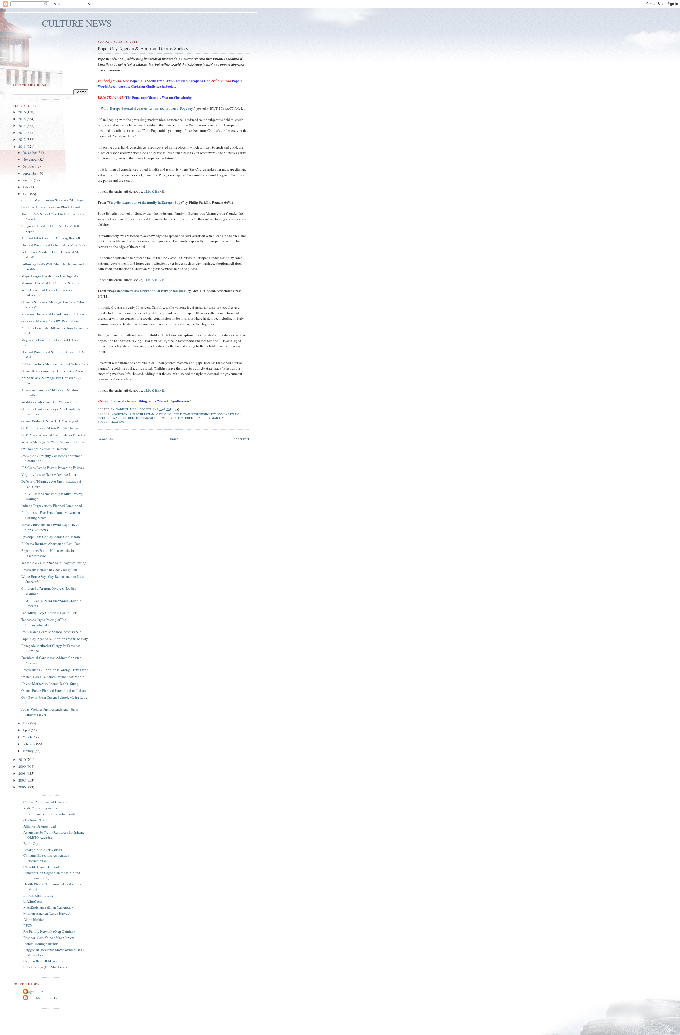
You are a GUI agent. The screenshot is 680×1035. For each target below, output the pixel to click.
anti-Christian (142, 414)
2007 (22, 780)
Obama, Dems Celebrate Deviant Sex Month (52, 676)
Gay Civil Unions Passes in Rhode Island (50, 207)
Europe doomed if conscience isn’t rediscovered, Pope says (152, 108)
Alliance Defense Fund (39, 826)
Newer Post (106, 438)
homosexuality (170, 418)
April (27, 730)
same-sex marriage (211, 418)
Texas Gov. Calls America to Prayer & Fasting (53, 562)
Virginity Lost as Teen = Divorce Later (48, 474)
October (29, 166)
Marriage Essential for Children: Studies (50, 283)
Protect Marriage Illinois (40, 943)
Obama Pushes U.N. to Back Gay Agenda (50, 421)
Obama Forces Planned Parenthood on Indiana (54, 690)
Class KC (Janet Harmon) (41, 866)
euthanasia (145, 418)
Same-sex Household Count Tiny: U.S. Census (54, 314)
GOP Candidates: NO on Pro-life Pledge (49, 428)
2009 (22, 766)
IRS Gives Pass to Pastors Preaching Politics (52, 467)
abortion (120, 414)
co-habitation (229, 414)
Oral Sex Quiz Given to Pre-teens (44, 448)
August (28, 180)
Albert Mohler (33, 919)
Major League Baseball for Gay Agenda (49, 276)
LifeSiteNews (32, 901)
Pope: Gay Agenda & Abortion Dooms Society (54, 638)
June (26, 194)
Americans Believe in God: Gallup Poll (49, 569)
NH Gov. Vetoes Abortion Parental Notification (54, 364)
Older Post (241, 438)
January (29, 750)
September (31, 173)
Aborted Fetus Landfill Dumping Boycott (50, 238)
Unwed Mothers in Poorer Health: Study (50, 683)
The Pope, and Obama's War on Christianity (158, 97)
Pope (189, 418)
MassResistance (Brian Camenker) (48, 907)
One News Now (34, 820)
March (28, 737)
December (30, 152)
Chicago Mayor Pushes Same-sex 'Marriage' (52, 200)
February (29, 743)
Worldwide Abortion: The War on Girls (49, 402)
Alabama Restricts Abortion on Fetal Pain (51, 543)
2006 (22, 787)
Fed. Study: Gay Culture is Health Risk (49, 612)
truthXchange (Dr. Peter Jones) (45, 967)
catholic (164, 414)
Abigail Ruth (34, 991)
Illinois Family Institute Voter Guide (49, 814)
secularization (111, 421)
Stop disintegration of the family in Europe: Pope (145, 202)
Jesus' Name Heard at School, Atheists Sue (51, 631)
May (26, 723)
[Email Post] (176, 409)
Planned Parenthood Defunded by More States (54, 245)
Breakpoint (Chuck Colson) (43, 849)
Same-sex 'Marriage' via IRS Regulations (50, 321)
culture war (109, 418)
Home (174, 438)
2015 (22, 118)
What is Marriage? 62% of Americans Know (52, 441)
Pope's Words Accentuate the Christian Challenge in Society (170, 83)
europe (128, 418)
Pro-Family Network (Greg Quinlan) (49, 931)
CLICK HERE (154, 191)
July (26, 187)
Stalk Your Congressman (41, 808)
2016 (22, 111)
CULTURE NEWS (77, 23)
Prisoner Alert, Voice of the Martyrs (48, 937)
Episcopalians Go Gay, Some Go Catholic (51, 536)
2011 (22, 146)
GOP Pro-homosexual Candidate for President (53, 434)
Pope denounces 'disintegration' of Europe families (147, 290)
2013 (22, 132)
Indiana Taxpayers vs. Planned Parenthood (51, 505)
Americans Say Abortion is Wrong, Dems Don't (54, 669)
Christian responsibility (195, 414)
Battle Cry (30, 843)
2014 (22, 125)
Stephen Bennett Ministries (43, 960)
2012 (22, 139)
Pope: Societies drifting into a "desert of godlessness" (151, 401)
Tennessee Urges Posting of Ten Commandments (43, 622)
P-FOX (27, 925)
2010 (22, 759)
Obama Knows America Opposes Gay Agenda (53, 370)
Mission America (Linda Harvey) (46, 913)
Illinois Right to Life (38, 895)
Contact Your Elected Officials (45, 802)
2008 (22, 773)
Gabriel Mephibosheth (41, 997)
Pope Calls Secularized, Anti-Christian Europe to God (170, 80)
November (30, 159)
